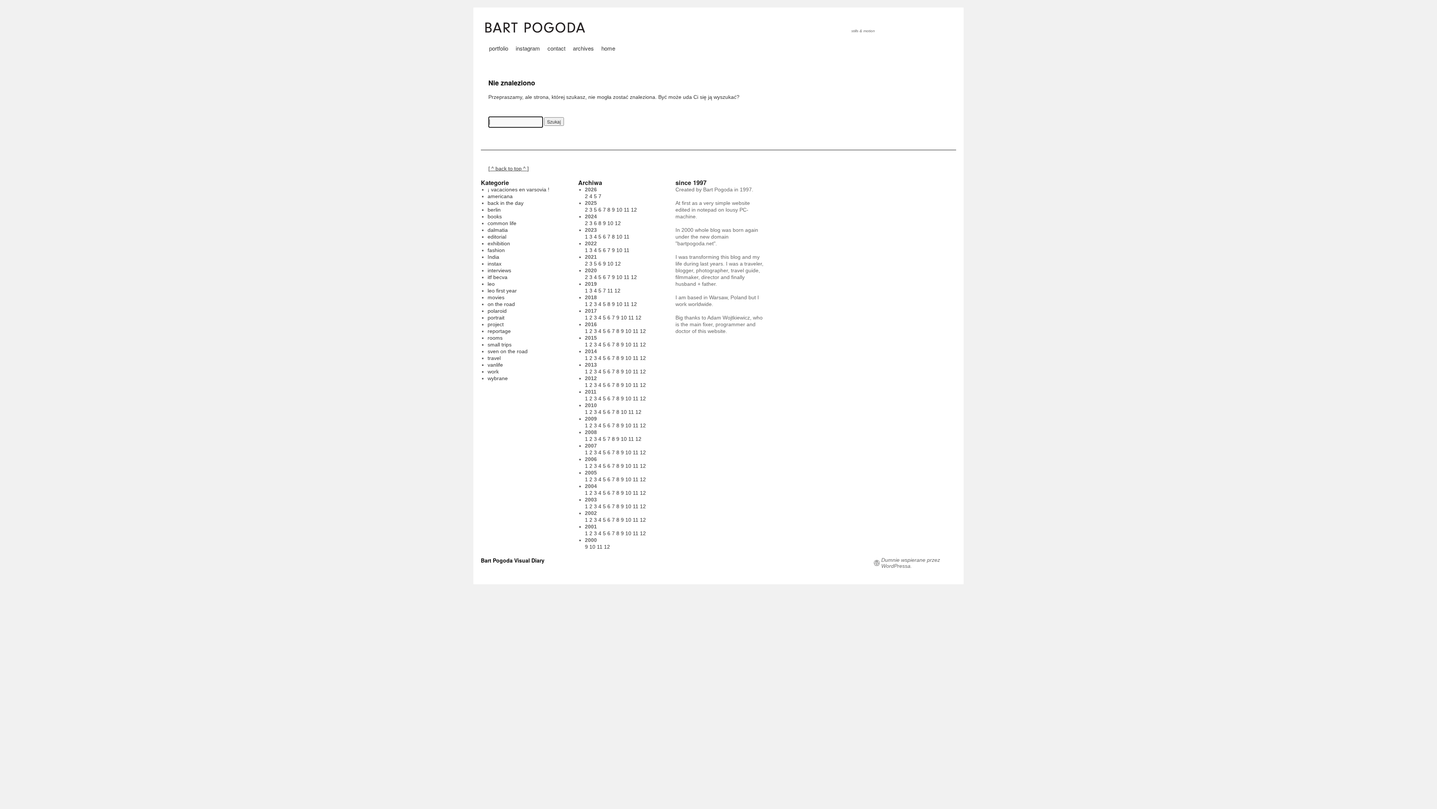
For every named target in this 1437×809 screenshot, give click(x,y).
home (608, 48)
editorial (497, 237)
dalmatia (498, 230)
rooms (495, 338)
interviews (499, 270)
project (496, 324)
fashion (496, 250)
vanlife (495, 365)
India (493, 257)
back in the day (506, 203)
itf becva (497, 277)
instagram (528, 48)
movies (496, 297)
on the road (501, 304)
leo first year (502, 291)
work (493, 372)
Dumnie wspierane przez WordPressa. (910, 563)
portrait (496, 318)
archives (583, 48)
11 (626, 210)
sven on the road (508, 351)
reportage (499, 331)
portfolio (498, 48)
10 (619, 210)
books (495, 216)
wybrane (498, 378)
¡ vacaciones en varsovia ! (518, 190)
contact (556, 48)
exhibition (499, 243)
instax (494, 264)
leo (491, 284)
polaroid (497, 311)
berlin (494, 210)
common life (502, 223)
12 (634, 210)
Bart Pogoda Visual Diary (512, 560)
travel (494, 358)
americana (500, 196)
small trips (500, 345)
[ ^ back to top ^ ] (508, 169)
